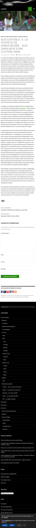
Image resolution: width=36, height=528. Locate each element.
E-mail (3, 262)
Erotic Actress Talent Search (9, 36)
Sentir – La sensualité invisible (10, 396)
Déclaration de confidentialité (8, 474)
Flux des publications (6, 506)
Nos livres (3, 408)
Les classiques (6, 329)
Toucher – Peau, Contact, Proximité (12, 387)
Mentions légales (5, 477)
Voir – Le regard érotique (9, 399)
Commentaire (5, 233)
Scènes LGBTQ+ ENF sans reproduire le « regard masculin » (16, 460)
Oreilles (5, 350)
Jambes (5, 365)
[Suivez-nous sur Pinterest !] (7, 291)
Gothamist (22, 108)
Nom (2, 255)
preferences (8, 520)
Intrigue (25, 36)
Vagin (4, 374)
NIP (3, 200)
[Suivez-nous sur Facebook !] (2, 291)
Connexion (4, 503)
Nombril (5, 356)
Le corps (20, 36)
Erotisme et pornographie (8, 326)
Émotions (4, 320)
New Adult (3, 402)
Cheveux (5, 344)
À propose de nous (5, 480)
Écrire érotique (5, 317)
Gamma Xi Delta (6, 417)
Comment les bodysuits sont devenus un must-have (14, 209)
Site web (3, 269)
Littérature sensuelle (7, 384)
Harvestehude (6, 420)
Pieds (4, 368)
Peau (4, 335)
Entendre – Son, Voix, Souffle (10, 393)
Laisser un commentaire (23, 54)
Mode (4, 423)
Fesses (5, 371)
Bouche (5, 347)
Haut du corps (6, 353)
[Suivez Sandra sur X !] (5, 291)
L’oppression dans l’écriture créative (10, 215)
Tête (4, 338)
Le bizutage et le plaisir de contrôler (10, 463)
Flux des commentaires (7, 509)
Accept (4, 525)
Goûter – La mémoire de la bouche (11, 390)
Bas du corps (6, 362)
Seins (4, 359)
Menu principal (34, 9)
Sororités (5, 429)
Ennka (13, 54)
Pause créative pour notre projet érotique (11, 440)
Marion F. (4, 414)
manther (4, 9)
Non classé (3, 405)
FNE (4, 381)
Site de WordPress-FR (6, 512)
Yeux (4, 341)
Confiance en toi (7, 426)
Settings (19, 525)
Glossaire (5, 323)
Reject (11, 525)
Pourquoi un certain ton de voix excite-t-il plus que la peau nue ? (17, 447)
